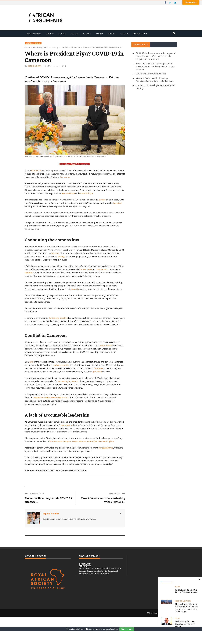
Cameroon (29, 43)
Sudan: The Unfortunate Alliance (151, 73)
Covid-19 (37, 43)
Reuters (28, 272)
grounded (97, 371)
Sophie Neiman (34, 66)
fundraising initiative (58, 317)
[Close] (199, 579)
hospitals (99, 368)
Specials (124, 33)
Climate (62, 33)
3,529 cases (86, 269)
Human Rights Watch (68, 381)
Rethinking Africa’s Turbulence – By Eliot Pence (185, 624)
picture (102, 199)
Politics (74, 33)
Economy (87, 33)
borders (55, 253)
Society (99, 33)
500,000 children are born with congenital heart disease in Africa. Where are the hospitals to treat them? (155, 56)
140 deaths (102, 269)
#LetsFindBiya (86, 193)
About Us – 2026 (140, 33)
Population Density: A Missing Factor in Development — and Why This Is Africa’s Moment (155, 66)
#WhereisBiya (68, 193)
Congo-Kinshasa (180, 601)
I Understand (126, 629)
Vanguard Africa (106, 447)
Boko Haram (106, 345)
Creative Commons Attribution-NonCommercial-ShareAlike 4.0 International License (98, 572)
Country (50, 33)
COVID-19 (36, 170)
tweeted (117, 203)
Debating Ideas (34, 33)
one (31, 361)
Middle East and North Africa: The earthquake (186, 591)
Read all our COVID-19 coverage (74, 164)
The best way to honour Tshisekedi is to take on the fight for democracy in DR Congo (186, 608)
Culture (111, 33)
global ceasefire (61, 365)
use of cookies (111, 629)
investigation (67, 425)
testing (61, 256)
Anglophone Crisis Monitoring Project (51, 397)
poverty (75, 289)
